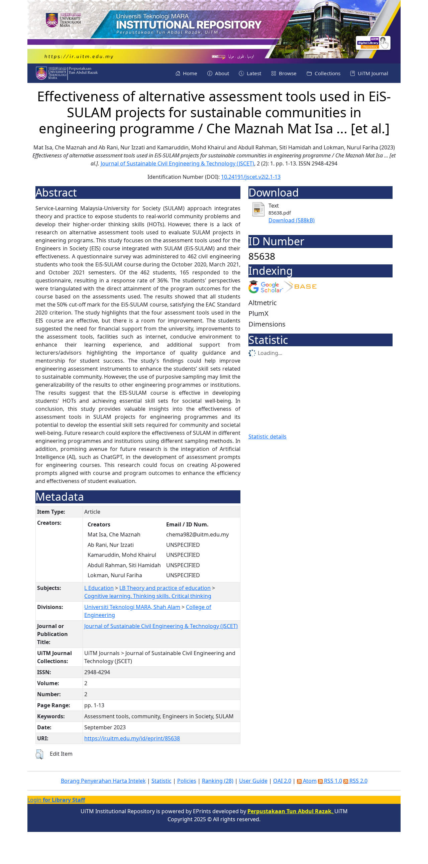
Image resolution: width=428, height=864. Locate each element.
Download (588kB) (292, 220)
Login (56, 800)
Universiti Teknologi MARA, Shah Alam (132, 607)
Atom (309, 780)
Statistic (161, 780)
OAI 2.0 (282, 780)
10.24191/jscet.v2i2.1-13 (251, 176)
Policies (186, 780)
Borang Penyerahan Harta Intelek (103, 780)
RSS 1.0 (332, 780)
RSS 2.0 (357, 780)
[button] (39, 754)
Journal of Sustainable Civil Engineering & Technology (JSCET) (177, 163)
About (221, 73)
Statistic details (267, 436)
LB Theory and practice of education (165, 588)
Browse (287, 73)
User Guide (253, 780)
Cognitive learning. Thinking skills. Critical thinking (147, 596)
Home (189, 73)
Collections (326, 73)
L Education (99, 588)
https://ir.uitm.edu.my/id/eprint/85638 (132, 738)
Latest (253, 73)
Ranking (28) (217, 780)
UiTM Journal (372, 73)
